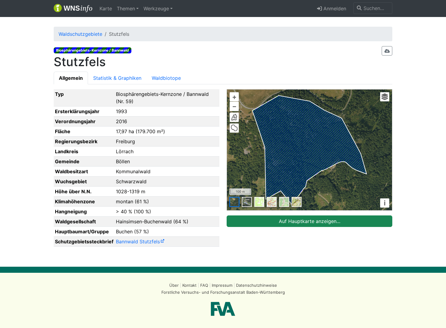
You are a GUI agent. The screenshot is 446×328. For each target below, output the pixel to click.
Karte (106, 8)
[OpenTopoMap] (297, 202)
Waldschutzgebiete (80, 34)
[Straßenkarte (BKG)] (272, 202)
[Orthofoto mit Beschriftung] (247, 202)
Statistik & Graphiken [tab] (117, 78)
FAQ (204, 285)
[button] (127, 8)
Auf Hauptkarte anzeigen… (309, 221)
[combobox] (372, 8)
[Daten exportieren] (387, 51)
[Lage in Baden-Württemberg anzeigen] (234, 117)
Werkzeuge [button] (156, 8)
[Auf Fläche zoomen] (234, 128)
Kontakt (189, 285)
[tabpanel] (223, 170)
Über (174, 285)
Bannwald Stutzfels (138, 241)
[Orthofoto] (234, 202)
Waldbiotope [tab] (166, 78)
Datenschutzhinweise (256, 285)
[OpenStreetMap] (284, 202)
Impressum (222, 285)
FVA (223, 309)
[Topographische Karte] (259, 202)
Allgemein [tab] (71, 78)
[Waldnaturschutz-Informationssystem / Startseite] (73, 8)
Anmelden (334, 8)
